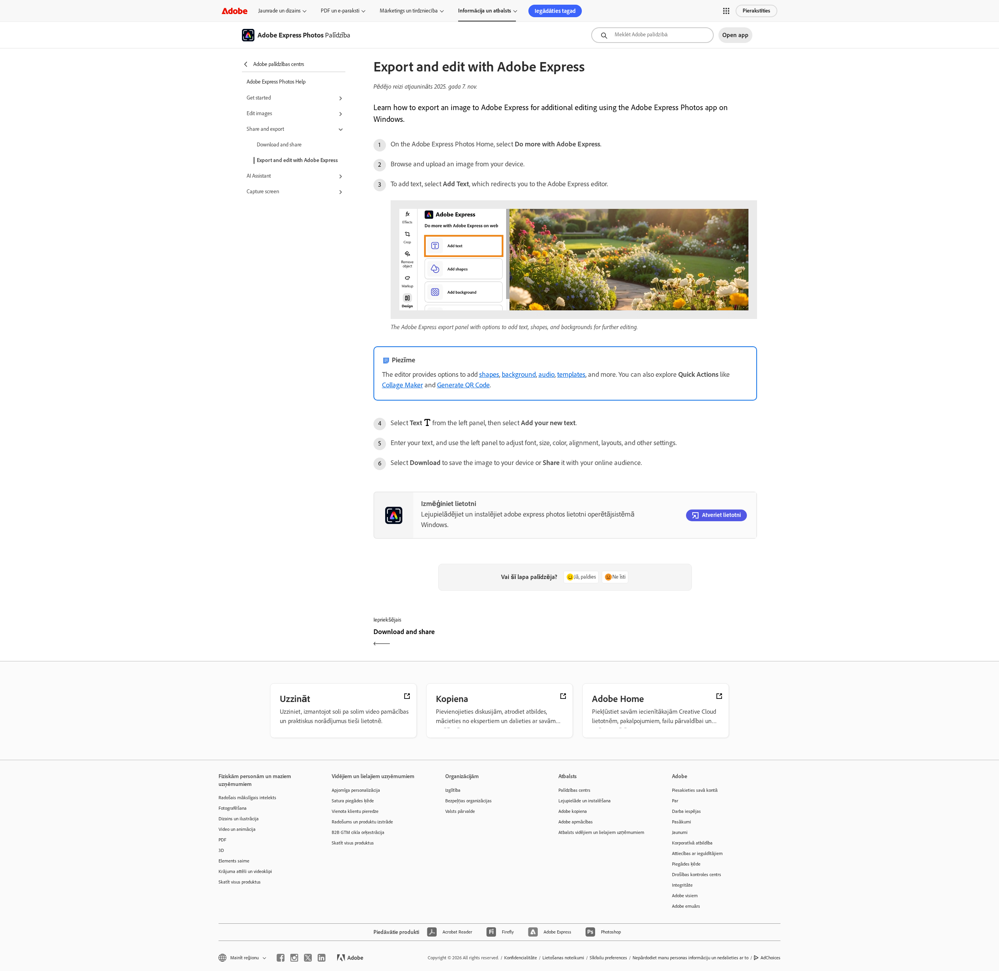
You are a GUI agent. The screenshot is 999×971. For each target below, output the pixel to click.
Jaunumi (680, 832)
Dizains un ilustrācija (239, 818)
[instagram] (294, 958)
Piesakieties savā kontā (695, 790)
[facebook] (280, 958)
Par (675, 801)
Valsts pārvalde (460, 811)
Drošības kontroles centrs (696, 874)
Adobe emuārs (686, 906)
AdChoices (770, 957)
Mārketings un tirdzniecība (409, 10)
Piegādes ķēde (686, 864)
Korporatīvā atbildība (692, 843)
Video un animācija (237, 829)
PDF (222, 840)
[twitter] (308, 958)
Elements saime (234, 861)
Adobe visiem (685, 895)
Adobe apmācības (575, 822)
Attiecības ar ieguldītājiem (697, 853)
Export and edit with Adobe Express (297, 160)
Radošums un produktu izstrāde (362, 822)
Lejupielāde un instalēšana (584, 801)
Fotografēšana (233, 808)
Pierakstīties (756, 10)
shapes (489, 374)
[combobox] (652, 35)
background (519, 374)
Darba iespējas (686, 811)
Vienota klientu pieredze (355, 811)
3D (221, 850)
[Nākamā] (662, 638)
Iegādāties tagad (555, 10)
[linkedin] (321, 958)
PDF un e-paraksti (340, 10)
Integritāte (682, 885)
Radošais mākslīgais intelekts (247, 797)
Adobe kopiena (572, 811)
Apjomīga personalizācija (356, 790)
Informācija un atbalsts (484, 10)
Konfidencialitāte (520, 957)
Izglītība (452, 790)
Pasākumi (681, 822)
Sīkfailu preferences (608, 957)
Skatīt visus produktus (240, 882)
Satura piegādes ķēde (353, 801)
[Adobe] (235, 10)
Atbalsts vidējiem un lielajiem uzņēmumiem (601, 832)
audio (547, 374)
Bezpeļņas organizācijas (468, 801)
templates (571, 374)
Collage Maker (402, 385)
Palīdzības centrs (574, 790)
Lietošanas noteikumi (563, 957)
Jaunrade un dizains (279, 10)
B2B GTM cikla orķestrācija (358, 832)
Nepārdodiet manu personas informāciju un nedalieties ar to (690, 957)
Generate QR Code (463, 385)
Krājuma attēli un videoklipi (245, 871)
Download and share (279, 144)
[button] (726, 11)
